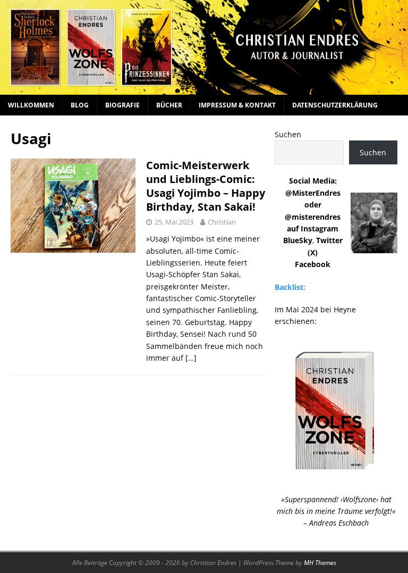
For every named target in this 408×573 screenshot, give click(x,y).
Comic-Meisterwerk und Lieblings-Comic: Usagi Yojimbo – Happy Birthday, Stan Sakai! (205, 186)
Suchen (288, 134)
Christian (222, 222)
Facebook (312, 264)
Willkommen (31, 105)
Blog (80, 105)
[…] (191, 358)
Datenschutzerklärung (335, 105)
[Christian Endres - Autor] (204, 88)
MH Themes (320, 562)
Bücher (169, 105)
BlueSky (297, 240)
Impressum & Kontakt (237, 105)
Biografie (122, 105)
